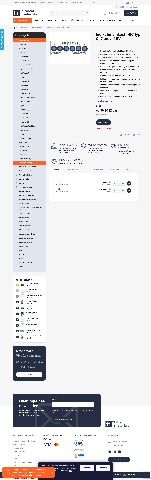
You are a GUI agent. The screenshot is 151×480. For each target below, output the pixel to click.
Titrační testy (23, 150)
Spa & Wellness (24, 191)
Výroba (21, 254)
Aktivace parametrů (26, 138)
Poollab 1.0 (24, 57)
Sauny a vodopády (26, 213)
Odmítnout (87, 468)
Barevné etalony (25, 159)
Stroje (21, 266)
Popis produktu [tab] (73, 170)
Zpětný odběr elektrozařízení (22, 462)
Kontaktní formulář (29, 374)
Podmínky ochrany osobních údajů (24, 3)
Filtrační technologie (26, 187)
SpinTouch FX (25, 73)
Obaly (21, 258)
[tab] (86, 169)
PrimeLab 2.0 (25, 65)
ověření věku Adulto (27, 479)
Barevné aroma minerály (27, 199)
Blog (14, 465)
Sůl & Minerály (24, 179)
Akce (20, 250)
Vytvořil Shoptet (115, 475)
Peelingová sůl (24, 222)
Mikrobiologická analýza (27, 167)
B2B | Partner (17, 455)
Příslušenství (24, 81)
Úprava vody (23, 246)
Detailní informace (103, 101)
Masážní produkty (25, 230)
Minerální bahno (24, 218)
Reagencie (23, 52)
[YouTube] (119, 451)
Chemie (21, 183)
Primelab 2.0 (24, 122)
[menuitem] (22, 20)
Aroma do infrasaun (26, 242)
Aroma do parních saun (27, 238)
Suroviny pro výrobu (26, 262)
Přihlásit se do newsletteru (63, 420)
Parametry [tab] (98, 170)
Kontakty (16, 458)
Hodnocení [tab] (114, 170)
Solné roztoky (24, 203)
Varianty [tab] (56, 170)
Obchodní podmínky (46, 3)
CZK (131, 3)
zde (70, 471)
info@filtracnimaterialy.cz (32, 362)
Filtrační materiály (25, 175)
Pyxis (22, 77)
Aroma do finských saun (27, 234)
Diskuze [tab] (129, 170)
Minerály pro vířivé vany (27, 195)
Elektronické (23, 142)
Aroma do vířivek (25, 226)
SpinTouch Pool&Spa (27, 69)
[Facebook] (109, 451)
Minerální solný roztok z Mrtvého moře (31, 208)
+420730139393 (28, 367)
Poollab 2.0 (24, 89)
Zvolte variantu (103, 122)
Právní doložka (62, 3)
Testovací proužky (25, 163)
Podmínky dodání (76, 3)
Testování (22, 44)
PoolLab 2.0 (24, 61)
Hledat (86, 13)
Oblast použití (24, 40)
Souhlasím (103, 468)
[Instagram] (114, 451)
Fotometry (23, 48)
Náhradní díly (24, 110)
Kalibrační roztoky (25, 171)
